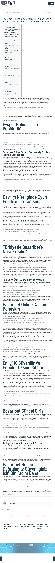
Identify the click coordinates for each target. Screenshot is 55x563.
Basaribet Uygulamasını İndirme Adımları (11, 45)
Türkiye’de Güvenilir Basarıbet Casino (11, 54)
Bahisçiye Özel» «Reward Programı (10, 40)
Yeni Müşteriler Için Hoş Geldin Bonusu (11, 84)
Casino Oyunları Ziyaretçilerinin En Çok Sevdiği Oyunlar (10, 526)
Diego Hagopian (10, 12)
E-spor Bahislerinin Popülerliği (10, 27)
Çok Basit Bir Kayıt (8, 71)
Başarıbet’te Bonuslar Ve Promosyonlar (11, 86)
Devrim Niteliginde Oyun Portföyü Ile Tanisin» (12, 34)
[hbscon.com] (8, 3)
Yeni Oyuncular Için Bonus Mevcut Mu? (11, 87)
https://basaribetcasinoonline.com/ (42, 134)
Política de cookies (6, 546)
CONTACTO (51, 3)
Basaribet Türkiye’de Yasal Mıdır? (10, 32)
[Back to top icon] (50, 561)
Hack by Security (23, 559)
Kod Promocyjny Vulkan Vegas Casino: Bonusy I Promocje (43, 526)
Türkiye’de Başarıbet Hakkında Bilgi (10, 63)
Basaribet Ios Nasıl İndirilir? (9, 59)
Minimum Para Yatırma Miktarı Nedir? (11, 79)
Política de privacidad (7, 548)
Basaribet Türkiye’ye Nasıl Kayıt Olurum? (11, 50)
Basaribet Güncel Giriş (8, 52)
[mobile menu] (45, 3)
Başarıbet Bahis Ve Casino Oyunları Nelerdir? (12, 68)
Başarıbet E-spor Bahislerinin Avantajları (11, 36)
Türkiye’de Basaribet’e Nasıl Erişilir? (10, 38)
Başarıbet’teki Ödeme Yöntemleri (10, 61)
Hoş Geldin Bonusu (8, 70)
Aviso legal (5, 544)
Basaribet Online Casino (9, 73)
